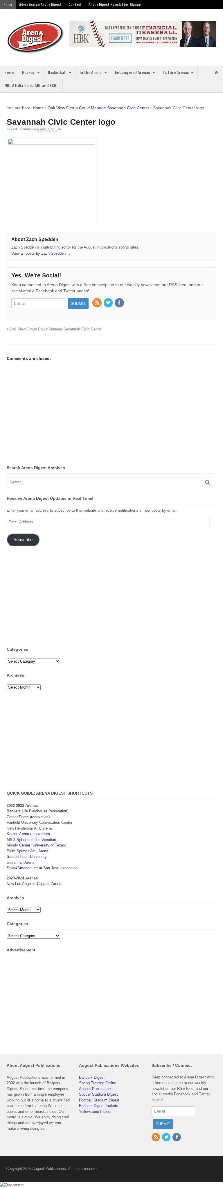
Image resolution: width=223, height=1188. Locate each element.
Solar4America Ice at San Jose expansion (42, 868)
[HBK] (142, 44)
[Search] (207, 482)
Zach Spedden (21, 129)
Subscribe (23, 539)
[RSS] (97, 303)
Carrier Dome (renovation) (28, 817)
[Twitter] (109, 303)
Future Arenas (176, 72)
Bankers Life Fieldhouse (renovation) (37, 811)
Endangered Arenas (132, 72)
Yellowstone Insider (95, 1111)
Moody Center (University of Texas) (36, 845)
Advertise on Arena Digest (40, 4)
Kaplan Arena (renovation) (28, 834)
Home (7, 4)
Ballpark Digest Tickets (98, 1105)
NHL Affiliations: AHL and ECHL (31, 86)
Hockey (28, 72)
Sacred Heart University (27, 856)
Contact (75, 4)
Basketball (57, 72)
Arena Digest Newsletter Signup (115, 4)
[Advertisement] (55, 414)
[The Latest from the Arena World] (36, 51)
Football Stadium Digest (99, 1100)
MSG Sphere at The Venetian (31, 839)
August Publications (96, 1089)
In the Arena (91, 72)
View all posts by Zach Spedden (41, 253)
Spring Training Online (97, 1083)
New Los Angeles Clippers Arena (34, 883)
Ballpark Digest (92, 1077)
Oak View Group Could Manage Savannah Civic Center (98, 107)
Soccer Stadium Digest (98, 1094)
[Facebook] (120, 303)
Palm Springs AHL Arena (27, 851)
